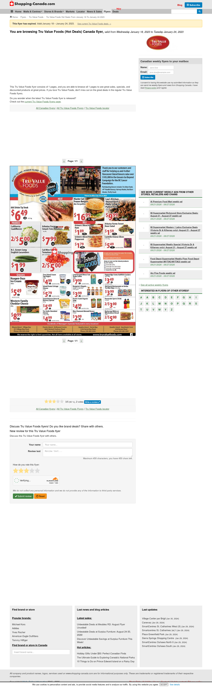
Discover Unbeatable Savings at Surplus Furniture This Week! (104, 640)
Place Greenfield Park (160, 634)
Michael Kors (18, 624)
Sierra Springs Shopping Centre (165, 638)
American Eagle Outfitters (25, 636)
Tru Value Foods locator (97, 108)
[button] (12, 11)
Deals (116, 11)
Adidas (15, 628)
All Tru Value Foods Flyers (70, 108)
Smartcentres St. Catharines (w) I (165, 630)
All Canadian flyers (45, 108)
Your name (35, 444)
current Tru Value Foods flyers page (43, 101)
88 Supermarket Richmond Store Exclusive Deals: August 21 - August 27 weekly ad (174, 214)
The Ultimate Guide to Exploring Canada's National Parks (106, 657)
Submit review (24, 496)
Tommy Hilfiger (20, 640)
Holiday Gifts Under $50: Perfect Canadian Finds (101, 653)
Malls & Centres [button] (32, 11)
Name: (143, 67)
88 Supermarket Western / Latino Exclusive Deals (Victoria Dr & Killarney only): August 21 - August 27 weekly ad (175, 230)
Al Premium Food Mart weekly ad (166, 201)
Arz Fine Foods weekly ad (162, 273)
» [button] (81, 161)
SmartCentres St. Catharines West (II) (168, 626)
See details (175, 684)
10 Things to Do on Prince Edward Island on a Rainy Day (106, 661)
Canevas (153, 622)
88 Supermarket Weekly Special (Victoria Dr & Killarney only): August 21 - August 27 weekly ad (173, 246)
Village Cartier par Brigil (160, 618)
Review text (34, 451)
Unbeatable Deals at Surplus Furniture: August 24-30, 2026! (104, 633)
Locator (81, 11)
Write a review (91, 402)
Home (18, 11)
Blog (179, 5)
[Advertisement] (36, 58)
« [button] (64, 161)
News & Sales (94, 11)
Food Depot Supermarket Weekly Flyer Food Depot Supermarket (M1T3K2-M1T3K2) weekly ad (174, 260)
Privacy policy (150, 87)
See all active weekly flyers (154, 284)
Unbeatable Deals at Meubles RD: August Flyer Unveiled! (101, 626)
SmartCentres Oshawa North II (164, 642)
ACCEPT (163, 684)
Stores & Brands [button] (53, 11)
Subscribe (194, 5)
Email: (143, 72)
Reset (41, 496)
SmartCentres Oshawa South (163, 646)
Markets (70, 11)
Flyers (107, 11)
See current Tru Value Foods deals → (94, 23)
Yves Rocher (18, 632)
